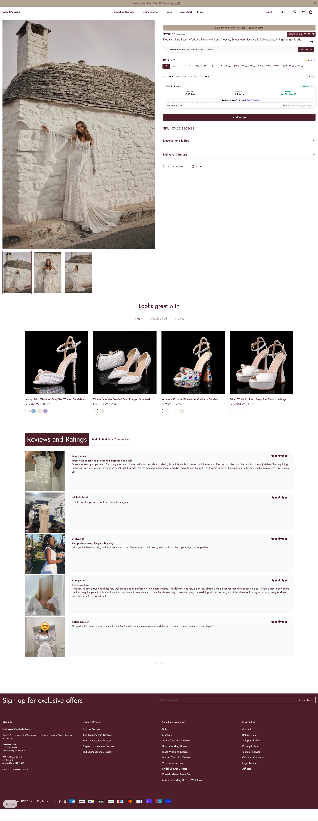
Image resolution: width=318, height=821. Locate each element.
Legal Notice (249, 763)
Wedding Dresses (124, 12)
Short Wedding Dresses (175, 746)
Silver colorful (170, 411)
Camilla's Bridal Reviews (11, 769)
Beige (39, 411)
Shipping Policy (251, 740)
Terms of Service (251, 752)
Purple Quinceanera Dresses (98, 746)
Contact (246, 729)
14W (284, 66)
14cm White (244, 411)
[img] (99, 439)
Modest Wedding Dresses (176, 757)
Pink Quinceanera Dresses (96, 740)
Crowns (179, 318)
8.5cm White (238, 411)
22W (252, 66)
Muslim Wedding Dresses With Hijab (182, 780)
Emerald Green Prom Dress (177, 774)
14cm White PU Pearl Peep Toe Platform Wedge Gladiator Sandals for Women (258, 399)
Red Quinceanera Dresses (96, 752)
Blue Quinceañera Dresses (96, 735)
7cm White (232, 411)
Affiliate (246, 769)
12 (205, 66)
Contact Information (253, 757)
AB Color (164, 411)
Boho (165, 729)
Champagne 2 (176, 411)
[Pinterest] (54, 801)
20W (244, 66)
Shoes (138, 318)
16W (228, 66)
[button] (311, 12)
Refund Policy (250, 735)
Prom (169, 12)
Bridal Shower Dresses (174, 769)
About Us (7, 722)
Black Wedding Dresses (175, 752)
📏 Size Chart (310, 60)
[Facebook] (59, 801)
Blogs (200, 12)
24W (260, 66)
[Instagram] (65, 801)
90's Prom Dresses (172, 763)
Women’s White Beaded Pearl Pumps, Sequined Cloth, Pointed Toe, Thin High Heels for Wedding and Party (124, 399)
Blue (33, 411)
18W (236, 66)
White (27, 411)
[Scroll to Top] (311, 803)
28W (276, 66)
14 (213, 66)
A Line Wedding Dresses (176, 740)
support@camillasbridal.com (19, 729)
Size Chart (186, 12)
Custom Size (306, 49)
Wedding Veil (158, 318)
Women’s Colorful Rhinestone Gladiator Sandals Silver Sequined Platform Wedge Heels (189, 399)
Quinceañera (150, 12)
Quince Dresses (91, 729)
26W (268, 66)
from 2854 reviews (118, 439)
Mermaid (167, 735)
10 (197, 66)
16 (220, 66)
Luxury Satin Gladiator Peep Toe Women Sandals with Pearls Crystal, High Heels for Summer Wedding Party (56, 399)
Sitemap (26, 769)
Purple (45, 411)
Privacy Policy (250, 746)
